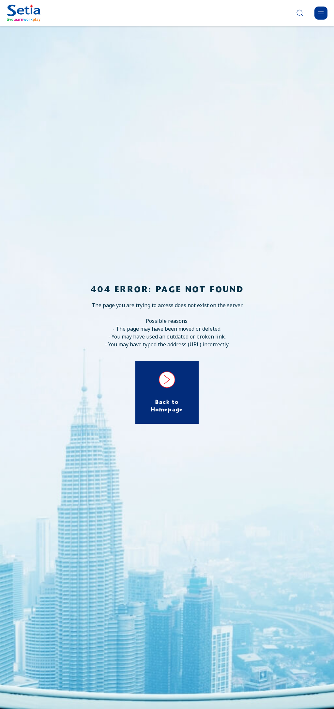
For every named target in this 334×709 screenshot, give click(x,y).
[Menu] (320, 13)
